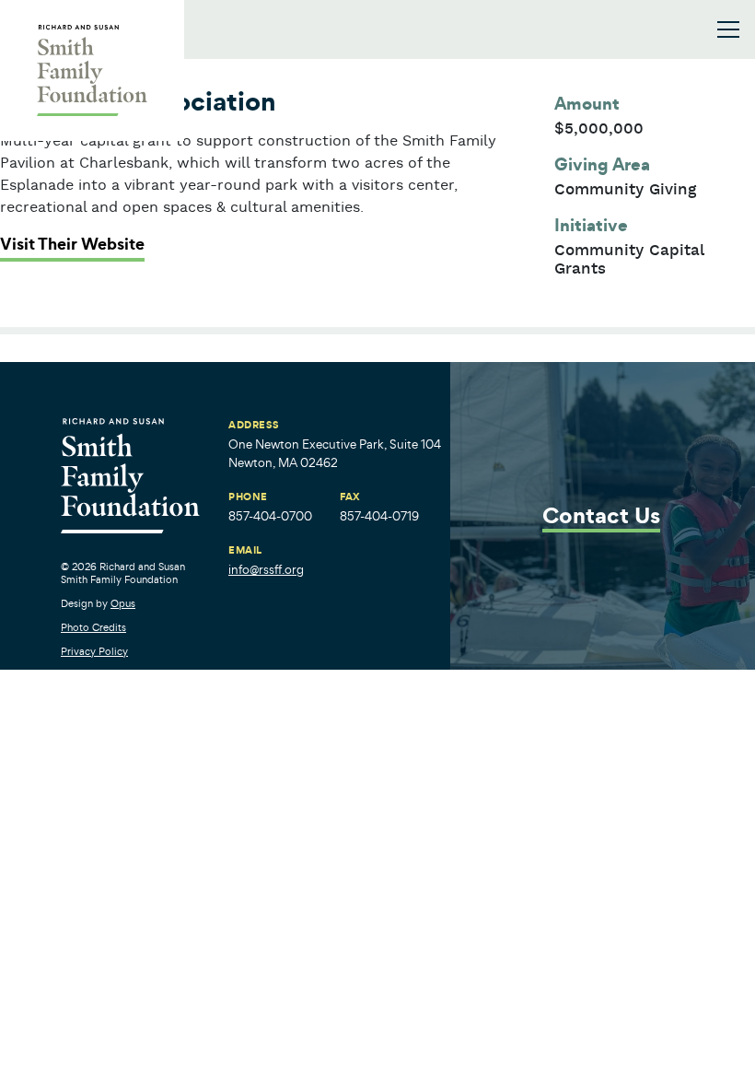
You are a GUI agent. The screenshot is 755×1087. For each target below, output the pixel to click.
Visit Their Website (72, 244)
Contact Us (601, 517)
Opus (122, 603)
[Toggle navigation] (728, 29)
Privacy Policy (94, 651)
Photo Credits (93, 627)
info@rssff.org (266, 570)
